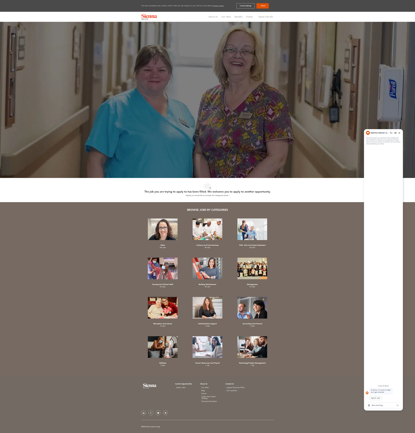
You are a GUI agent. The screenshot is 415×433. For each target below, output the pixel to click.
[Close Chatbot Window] (399, 132)
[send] (398, 405)
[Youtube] (165, 412)
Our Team (226, 17)
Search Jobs (180, 387)
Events (249, 17)
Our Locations (232, 390)
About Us (213, 17)
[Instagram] (158, 412)
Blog (203, 390)
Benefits (239, 17)
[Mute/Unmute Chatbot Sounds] (395, 132)
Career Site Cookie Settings (208, 397)
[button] (245, 5)
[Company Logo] (149, 17)
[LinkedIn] (143, 412)
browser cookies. (218, 6)
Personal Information (209, 401)
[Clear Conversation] (391, 132)
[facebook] (150, 412)
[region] (383, 269)
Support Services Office (236, 387)
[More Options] (369, 405)
